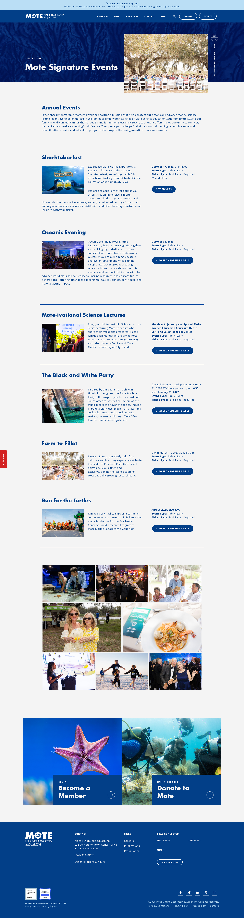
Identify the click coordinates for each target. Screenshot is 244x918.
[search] (174, 16)
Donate (188, 16)
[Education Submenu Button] (140, 16)
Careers (129, 840)
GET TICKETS (164, 189)
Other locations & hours (90, 861)
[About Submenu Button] (169, 16)
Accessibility (199, 905)
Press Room (131, 851)
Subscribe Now (170, 862)
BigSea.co (55, 906)
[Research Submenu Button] (109, 16)
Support (149, 16)
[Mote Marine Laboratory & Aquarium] (45, 16)
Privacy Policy (181, 905)
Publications (132, 846)
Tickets (208, 16)
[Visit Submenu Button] (121, 16)
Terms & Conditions (158, 905)
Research (102, 16)
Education (132, 16)
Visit (116, 16)
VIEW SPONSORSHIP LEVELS (172, 260)
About (164, 16)
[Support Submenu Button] (156, 16)
